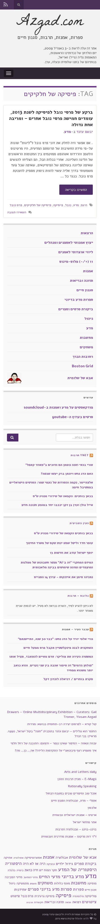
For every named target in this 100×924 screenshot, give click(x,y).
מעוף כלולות (62, 883)
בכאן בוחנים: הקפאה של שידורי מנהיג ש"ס (63, 496)
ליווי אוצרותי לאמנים (75, 252)
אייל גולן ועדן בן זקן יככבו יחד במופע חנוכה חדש (57, 505)
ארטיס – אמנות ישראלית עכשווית (74, 815)
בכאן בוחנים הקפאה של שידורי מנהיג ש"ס (63, 533)
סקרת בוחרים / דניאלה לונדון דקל (68, 679)
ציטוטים (89, 902)
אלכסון (92, 808)
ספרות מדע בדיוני (78, 299)
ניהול (88, 318)
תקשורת (38, 902)
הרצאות (87, 233)
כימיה (20, 870)
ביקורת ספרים (85, 863)
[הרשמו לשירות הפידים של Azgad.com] (5, 4)
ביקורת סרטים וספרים (75, 309)
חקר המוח (50, 870)
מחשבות (86, 337)
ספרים (33, 889)
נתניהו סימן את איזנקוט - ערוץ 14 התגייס (63, 577)
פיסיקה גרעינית (44, 896)
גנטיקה (51, 864)
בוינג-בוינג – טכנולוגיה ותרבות (76, 829)
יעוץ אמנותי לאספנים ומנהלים (68, 242)
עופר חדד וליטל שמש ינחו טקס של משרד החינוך (59, 543)
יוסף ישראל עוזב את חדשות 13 (71, 552)
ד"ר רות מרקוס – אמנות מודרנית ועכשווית (69, 836)
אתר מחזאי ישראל (85, 822)
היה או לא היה (34, 863)
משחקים (86, 347)
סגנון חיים (85, 290)
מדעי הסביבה (13, 877)
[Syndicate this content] (91, 455)
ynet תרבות (80, 455)
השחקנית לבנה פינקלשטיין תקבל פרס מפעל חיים (58, 648)
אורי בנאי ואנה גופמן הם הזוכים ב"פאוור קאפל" (59, 465)
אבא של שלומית (80, 377)
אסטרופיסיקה (33, 857)
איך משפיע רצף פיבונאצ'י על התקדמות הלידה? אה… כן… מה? (56, 750)
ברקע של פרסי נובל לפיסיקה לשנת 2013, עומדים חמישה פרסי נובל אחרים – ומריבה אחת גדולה (51, 118)
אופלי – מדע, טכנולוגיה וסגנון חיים (74, 800)
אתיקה (8, 857)
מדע (67, 131)
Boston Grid (82, 366)
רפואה (76, 902)
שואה (68, 902)
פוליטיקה (91, 896)
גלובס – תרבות (78, 596)
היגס (84, 205)
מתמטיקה (23, 883)
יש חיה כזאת (34, 870)
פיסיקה (58, 205)
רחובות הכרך (83, 356)
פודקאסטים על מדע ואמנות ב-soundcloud (58, 407)
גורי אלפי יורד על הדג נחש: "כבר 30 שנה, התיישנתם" (55, 639)
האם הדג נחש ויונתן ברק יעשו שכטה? (67, 473)
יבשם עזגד (85, 131)
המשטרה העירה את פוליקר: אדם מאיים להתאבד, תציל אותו (51, 656)
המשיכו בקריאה (76, 189)
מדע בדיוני (72, 876)
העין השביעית (79, 523)
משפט (33, 883)
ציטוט (15, 895)
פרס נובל (16, 205)
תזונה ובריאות (81, 280)
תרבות (30, 902)
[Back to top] (10, 913)
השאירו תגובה (16, 212)
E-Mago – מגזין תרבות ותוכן (77, 779)
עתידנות (20, 889)
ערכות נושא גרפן (64, 918)
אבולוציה (62, 857)
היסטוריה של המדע (77, 869)
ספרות (78, 889)
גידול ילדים (64, 863)
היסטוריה (13, 863)
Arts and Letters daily (80, 772)
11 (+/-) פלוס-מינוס (76, 261)
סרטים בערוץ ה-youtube (72, 416)
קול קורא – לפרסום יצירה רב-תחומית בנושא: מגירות (62, 724)
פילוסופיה (78, 896)
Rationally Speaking (82, 786)
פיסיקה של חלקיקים (37, 205)
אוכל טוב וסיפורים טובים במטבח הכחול (71, 793)
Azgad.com (50, 23)
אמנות (88, 271)
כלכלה (11, 870)
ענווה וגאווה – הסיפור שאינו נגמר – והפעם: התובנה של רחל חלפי (54, 743)
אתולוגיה (18, 858)
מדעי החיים (49, 876)
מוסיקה (92, 883)
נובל (68, 205)
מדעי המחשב (30, 877)
